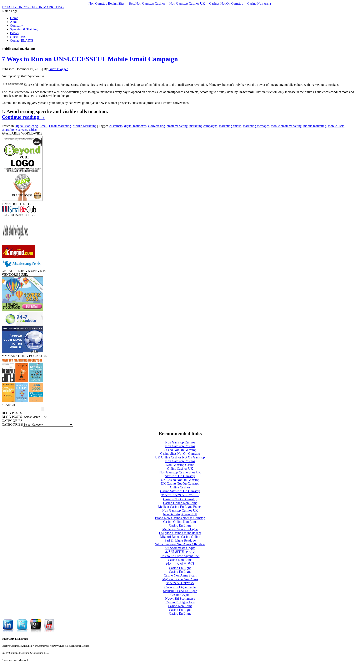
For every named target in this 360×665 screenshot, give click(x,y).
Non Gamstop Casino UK (180, 514)
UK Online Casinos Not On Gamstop (180, 457)
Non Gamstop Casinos (180, 442)
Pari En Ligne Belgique (180, 540)
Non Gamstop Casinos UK (187, 3)
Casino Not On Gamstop (180, 450)
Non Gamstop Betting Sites (107, 3)
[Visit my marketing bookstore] (22, 401)
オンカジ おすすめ (180, 583)
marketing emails (230, 126)
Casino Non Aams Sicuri (180, 575)
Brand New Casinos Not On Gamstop (180, 518)
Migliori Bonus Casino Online (180, 536)
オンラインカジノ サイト (180, 495)
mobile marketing (314, 126)
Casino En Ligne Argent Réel (180, 556)
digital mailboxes (135, 126)
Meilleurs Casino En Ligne (180, 529)
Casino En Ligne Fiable (180, 587)
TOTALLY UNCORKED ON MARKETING (33, 7)
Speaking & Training (24, 29)
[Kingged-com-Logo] (18, 257)
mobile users (336, 126)
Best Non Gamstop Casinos (147, 3)
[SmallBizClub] (19, 215)
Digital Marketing (26, 126)
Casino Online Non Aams (180, 503)
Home (14, 18)
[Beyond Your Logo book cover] (22, 200)
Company (16, 25)
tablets (33, 129)
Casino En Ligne (180, 525)
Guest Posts (17, 37)
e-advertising (156, 126)
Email (43, 126)
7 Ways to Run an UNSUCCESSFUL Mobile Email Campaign (90, 59)
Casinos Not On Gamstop (226, 3)
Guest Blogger (58, 69)
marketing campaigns (203, 126)
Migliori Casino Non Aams (180, 579)
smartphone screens (14, 129)
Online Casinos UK (180, 468)
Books (14, 33)
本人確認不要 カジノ (180, 552)
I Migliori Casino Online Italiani (180, 533)
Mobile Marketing (84, 126)
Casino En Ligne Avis (180, 602)
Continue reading (23, 117)
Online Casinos (180, 487)
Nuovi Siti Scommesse (180, 598)
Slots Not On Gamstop (180, 476)
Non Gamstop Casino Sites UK (180, 472)
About (14, 22)
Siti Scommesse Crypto (180, 548)
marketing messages (256, 126)
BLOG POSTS (12, 416)
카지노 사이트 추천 (180, 563)
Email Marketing (60, 126)
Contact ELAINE (21, 40)
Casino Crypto (180, 595)
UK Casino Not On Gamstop (180, 480)
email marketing (177, 126)
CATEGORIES (12, 424)
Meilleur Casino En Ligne (180, 591)
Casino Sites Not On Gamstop (180, 453)
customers (115, 126)
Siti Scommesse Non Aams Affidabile (180, 544)
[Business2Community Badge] (15, 243)
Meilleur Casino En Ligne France (180, 506)
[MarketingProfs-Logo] (21, 267)
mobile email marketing (286, 126)
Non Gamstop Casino (180, 465)
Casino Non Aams (259, 3)
